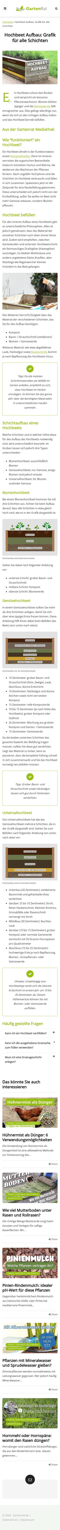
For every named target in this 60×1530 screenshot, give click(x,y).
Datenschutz (10, 1520)
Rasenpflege (14, 1198)
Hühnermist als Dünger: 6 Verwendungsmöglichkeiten (27, 1137)
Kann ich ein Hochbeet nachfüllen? (26, 1033)
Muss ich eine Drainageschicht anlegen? (23, 1059)
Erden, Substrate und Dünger (23, 1123)
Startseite (7, 21)
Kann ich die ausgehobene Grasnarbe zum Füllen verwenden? (27, 1045)
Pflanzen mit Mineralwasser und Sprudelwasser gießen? (26, 1363)
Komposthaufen (20, 156)
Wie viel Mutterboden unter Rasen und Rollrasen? (27, 1212)
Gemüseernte (42, 106)
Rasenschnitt (38, 352)
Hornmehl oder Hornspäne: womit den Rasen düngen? (27, 1438)
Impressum (27, 1520)
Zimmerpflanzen (16, 1348)
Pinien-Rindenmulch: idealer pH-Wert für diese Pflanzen (27, 1288)
